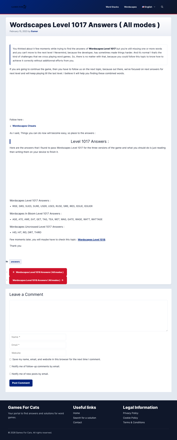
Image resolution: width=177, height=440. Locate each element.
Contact (77, 422)
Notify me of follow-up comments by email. (36, 366)
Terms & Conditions (134, 422)
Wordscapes (130, 7)
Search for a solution (84, 417)
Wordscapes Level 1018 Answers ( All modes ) (36, 280)
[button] (162, 7)
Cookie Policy (130, 417)
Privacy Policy (130, 413)
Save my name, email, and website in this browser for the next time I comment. (56, 359)
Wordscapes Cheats (24, 125)
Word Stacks (112, 7)
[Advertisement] (88, 97)
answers (15, 261)
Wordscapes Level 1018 (91, 239)
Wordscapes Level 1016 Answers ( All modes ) (39, 272)
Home (76, 413)
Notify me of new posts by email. (30, 373)
